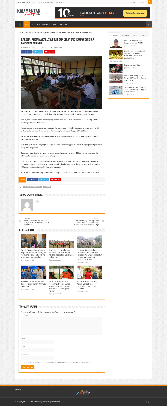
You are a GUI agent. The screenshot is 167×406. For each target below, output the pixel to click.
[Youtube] (134, 2)
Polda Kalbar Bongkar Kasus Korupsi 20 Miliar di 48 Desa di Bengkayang (135, 78)
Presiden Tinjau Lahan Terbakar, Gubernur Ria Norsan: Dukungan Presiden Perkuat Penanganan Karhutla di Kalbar (89, 255)
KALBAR (45, 24)
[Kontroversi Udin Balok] (116, 68)
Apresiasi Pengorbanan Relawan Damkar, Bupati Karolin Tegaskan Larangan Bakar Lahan (61, 253)
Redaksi (59, 2)
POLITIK (35, 24)
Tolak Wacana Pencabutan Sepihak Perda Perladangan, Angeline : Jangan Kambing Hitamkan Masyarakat (33, 253)
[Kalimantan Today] (28, 12)
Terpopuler (114, 35)
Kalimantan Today (29, 47)
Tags (143, 35)
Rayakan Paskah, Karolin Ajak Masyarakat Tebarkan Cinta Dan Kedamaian (36, 222)
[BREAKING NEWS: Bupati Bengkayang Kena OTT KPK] (116, 43)
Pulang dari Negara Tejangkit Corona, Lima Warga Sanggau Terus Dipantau (135, 89)
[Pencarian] (150, 2)
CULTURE (63, 24)
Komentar (25, 315)
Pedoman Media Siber (46, 2)
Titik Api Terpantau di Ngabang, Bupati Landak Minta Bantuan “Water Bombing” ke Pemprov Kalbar (60, 286)
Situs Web (24, 354)
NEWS (27, 24)
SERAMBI (20, 24)
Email (23, 346)
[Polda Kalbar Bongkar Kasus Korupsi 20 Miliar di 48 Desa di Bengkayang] (116, 78)
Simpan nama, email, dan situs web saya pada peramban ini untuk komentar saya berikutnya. (58, 362)
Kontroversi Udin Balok (132, 65)
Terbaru (136, 35)
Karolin (47, 187)
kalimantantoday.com (33, 187)
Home (21, 32)
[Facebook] (132, 2)
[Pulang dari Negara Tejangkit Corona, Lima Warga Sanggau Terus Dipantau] (116, 90)
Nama (24, 338)
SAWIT (54, 24)
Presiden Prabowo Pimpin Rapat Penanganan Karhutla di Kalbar (33, 283)
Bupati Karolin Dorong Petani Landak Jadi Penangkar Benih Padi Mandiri (87, 285)
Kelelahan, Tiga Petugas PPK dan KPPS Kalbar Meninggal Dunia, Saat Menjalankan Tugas (86, 222)
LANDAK (28, 32)
